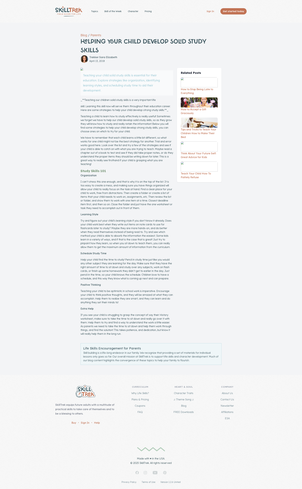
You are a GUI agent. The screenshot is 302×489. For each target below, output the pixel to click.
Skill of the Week (113, 11)
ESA (227, 418)
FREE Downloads (183, 412)
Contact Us (227, 399)
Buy (73, 422)
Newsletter (227, 405)
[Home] (68, 11)
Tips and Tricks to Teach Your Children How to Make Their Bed (198, 133)
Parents (95, 35)
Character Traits (183, 393)
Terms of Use (148, 482)
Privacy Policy (128, 482)
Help (97, 422)
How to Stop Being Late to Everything (197, 91)
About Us (227, 393)
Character (133, 11)
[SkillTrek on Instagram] (145, 472)
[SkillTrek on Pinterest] (165, 472)
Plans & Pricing (140, 399)
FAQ (140, 412)
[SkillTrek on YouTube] (155, 472)
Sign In (210, 11)
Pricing (148, 11)
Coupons (140, 405)
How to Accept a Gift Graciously (193, 111)
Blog (84, 35)
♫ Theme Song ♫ (183, 399)
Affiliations (227, 412)
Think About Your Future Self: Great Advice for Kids (198, 155)
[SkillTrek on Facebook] (137, 472)
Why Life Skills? (140, 393)
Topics (94, 11)
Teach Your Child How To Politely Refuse (196, 175)
